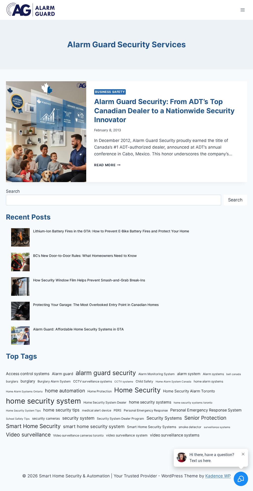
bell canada (233, 374)
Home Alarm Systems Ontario (24, 391)
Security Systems (164, 418)
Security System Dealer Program (120, 418)
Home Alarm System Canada (173, 381)
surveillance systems (217, 427)
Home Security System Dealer (105, 402)
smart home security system (94, 426)
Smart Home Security (33, 426)
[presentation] (46, 131)
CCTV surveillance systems (92, 381)
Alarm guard (62, 373)
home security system (43, 401)
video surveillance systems (174, 435)
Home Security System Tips (23, 410)
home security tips (61, 410)
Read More (107, 165)
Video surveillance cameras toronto (78, 435)
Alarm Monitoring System (156, 374)
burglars (12, 381)
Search (13, 191)
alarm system (188, 373)
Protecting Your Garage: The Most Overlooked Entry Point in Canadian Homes (96, 305)
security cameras (46, 418)
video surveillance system (127, 435)
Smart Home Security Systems (151, 427)
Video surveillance (28, 435)
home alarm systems (208, 381)
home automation (65, 391)
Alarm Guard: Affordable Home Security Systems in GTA (78, 329)
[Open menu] (242, 10)
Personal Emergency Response (146, 410)
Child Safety (144, 381)
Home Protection (99, 391)
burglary (28, 381)
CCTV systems (123, 381)
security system (78, 418)
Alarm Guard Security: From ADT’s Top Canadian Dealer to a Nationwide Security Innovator (164, 110)
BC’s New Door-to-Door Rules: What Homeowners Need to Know (85, 256)
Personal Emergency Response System (206, 410)
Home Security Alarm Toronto (189, 391)
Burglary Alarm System (54, 381)
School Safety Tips (18, 418)
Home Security (137, 390)
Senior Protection (205, 418)
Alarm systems (213, 374)
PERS (117, 410)
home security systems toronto (193, 402)
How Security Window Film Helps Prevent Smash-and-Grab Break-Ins (89, 280)
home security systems (150, 402)
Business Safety (110, 92)
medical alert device (96, 410)
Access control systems (27, 373)
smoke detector (190, 427)
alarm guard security (106, 373)
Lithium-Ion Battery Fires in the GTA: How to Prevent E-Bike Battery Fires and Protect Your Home (111, 231)
